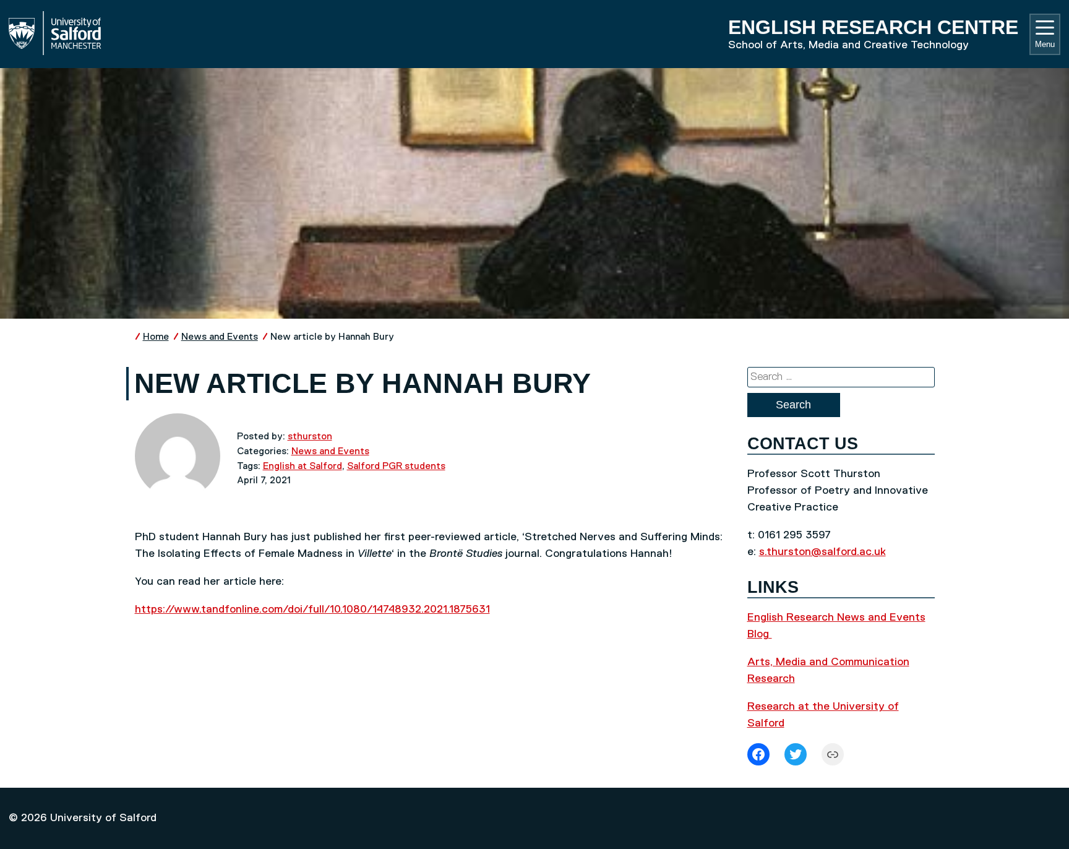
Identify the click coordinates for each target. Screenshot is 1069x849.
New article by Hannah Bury (332, 337)
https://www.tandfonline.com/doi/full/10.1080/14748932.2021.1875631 (312, 609)
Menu (1045, 44)
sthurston (310, 436)
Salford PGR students (396, 466)
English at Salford (302, 466)
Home (156, 337)
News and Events (219, 337)
